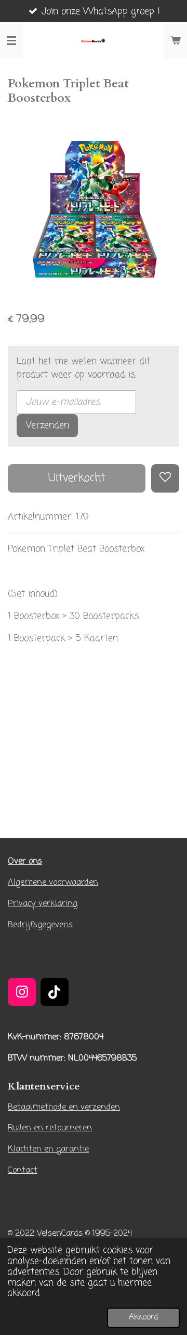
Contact (22, 1170)
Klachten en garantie (48, 1149)
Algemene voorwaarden (53, 882)
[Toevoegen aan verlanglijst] (165, 478)
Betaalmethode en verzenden (64, 1107)
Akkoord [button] (143, 1317)
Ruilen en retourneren (50, 1128)
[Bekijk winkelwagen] (175, 40)
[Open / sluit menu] (11, 40)
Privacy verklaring (42, 903)
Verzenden (47, 425)
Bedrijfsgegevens (40, 924)
